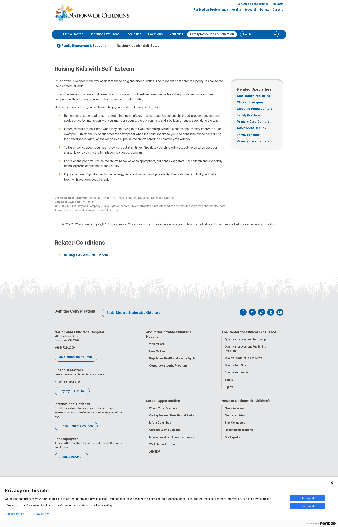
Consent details (14, 513)
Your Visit (176, 34)
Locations (155, 34)
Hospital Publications (239, 429)
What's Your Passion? (163, 408)
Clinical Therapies (250, 102)
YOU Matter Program (163, 444)
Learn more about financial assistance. (80, 374)
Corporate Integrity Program (168, 365)
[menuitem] (73, 34)
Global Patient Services (76, 426)
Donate (264, 9)
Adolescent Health (250, 128)
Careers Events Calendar (165, 429)
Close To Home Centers (255, 109)
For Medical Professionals (211, 9)
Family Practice (248, 115)
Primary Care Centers (253, 122)
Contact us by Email (78, 357)
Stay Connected (235, 422)
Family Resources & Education (212, 34)
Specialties (133, 34)
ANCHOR (155, 451)
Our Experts (232, 437)
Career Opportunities (163, 401)
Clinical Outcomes (237, 372)
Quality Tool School (237, 365)
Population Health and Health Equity (172, 358)
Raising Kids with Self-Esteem (86, 255)
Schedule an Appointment (253, 4)
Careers (278, 9)
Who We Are (157, 343)
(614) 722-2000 (65, 347)
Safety (229, 379)
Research (250, 9)
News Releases (234, 408)
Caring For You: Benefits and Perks (171, 415)
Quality (236, 9)
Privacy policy (40, 513)
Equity (229, 387)
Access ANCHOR (71, 457)
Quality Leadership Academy (243, 358)
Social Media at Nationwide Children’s (133, 313)
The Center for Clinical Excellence (248, 332)
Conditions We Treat (104, 34)
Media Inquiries (235, 415)
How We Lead (157, 351)
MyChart (278, 4)
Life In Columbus (160, 422)
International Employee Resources (171, 437)
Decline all (307, 506)
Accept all (308, 498)
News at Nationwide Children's (245, 401)
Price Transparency (67, 381)
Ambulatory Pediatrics (253, 96)
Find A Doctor (73, 34)
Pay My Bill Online (72, 391)
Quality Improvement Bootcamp (245, 339)
